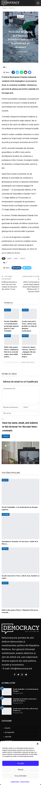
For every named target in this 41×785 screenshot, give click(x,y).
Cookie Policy (15, 782)
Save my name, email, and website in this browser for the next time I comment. (20, 426)
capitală (9, 258)
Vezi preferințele (20, 776)
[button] (37, 744)
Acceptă (20, 763)
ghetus (16, 258)
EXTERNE (6, 514)
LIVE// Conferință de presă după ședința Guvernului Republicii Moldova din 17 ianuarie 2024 (30, 287)
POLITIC (20, 16)
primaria (22, 258)
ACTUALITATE (9, 732)
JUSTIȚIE (8, 737)
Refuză (20, 770)
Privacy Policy (24, 782)
